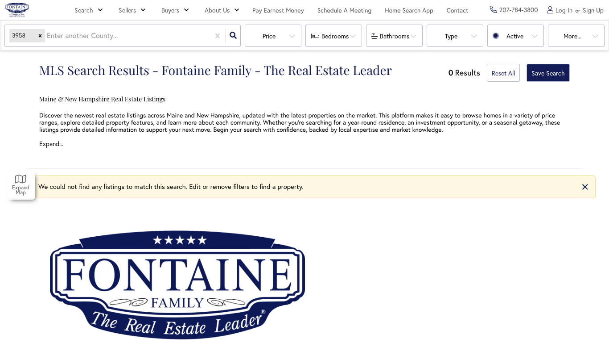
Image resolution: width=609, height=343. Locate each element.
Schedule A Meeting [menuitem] (344, 10)
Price (269, 36)
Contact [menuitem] (458, 10)
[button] (40, 36)
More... (572, 36)
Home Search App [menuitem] (409, 10)
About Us (217, 10)
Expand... (51, 143)
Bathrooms (394, 36)
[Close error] (585, 187)
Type (451, 36)
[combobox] (48, 35)
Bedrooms (335, 36)
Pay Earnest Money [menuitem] (278, 10)
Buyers (170, 10)
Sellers (127, 10)
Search (83, 10)
